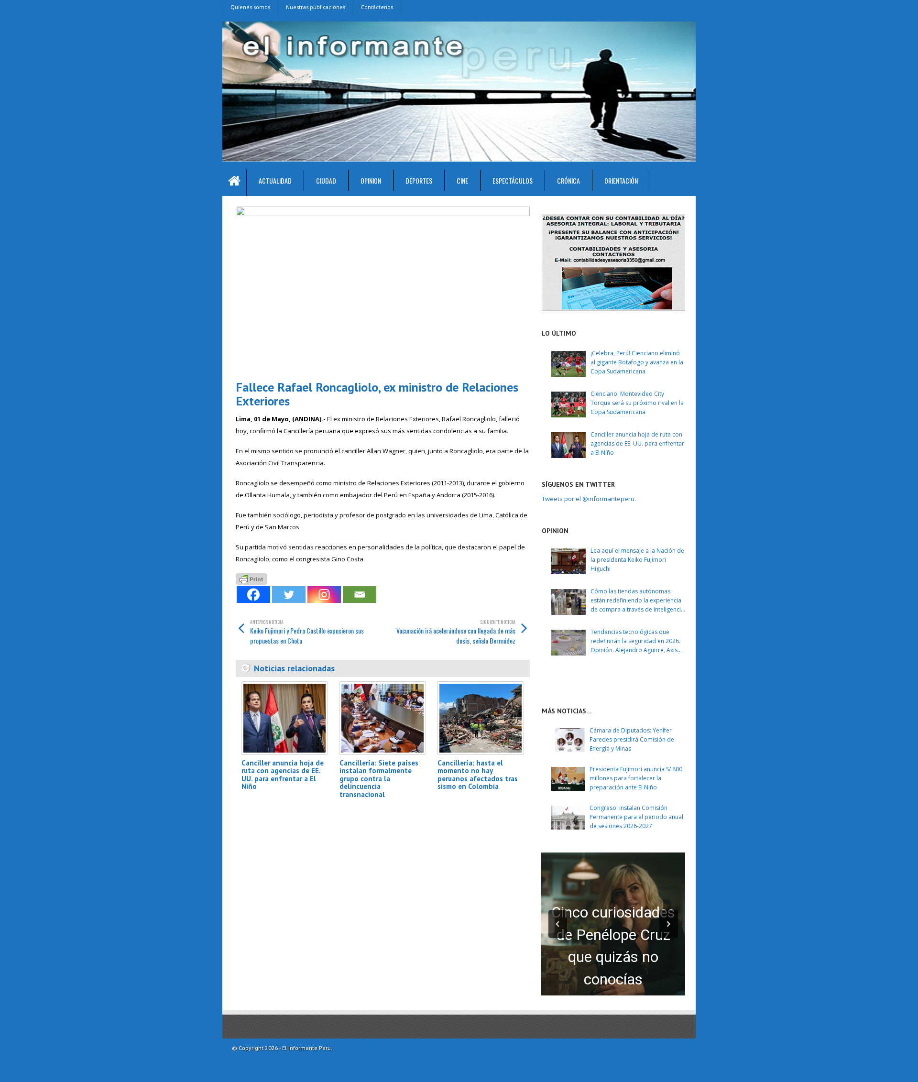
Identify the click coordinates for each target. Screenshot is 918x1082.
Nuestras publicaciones (315, 7)
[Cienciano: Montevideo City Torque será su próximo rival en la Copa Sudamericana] (568, 404)
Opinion (371, 180)
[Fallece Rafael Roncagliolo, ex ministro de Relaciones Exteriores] (383, 289)
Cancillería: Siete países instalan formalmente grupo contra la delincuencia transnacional (378, 778)
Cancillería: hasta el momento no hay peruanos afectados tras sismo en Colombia (477, 774)
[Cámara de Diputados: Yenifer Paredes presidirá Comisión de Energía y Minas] (568, 740)
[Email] (359, 594)
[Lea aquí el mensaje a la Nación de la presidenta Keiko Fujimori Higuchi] (568, 561)
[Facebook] (253, 594)
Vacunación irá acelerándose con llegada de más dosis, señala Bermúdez (455, 631)
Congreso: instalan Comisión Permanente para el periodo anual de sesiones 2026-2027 (636, 817)
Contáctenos (377, 7)
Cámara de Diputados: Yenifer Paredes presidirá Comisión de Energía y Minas (632, 739)
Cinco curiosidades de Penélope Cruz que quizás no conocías (613, 946)
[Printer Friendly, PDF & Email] (251, 577)
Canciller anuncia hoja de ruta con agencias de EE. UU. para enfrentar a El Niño (282, 774)
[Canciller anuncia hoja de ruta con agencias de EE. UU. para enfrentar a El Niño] (284, 718)
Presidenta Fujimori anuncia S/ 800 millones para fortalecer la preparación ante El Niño (636, 778)
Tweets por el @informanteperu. (589, 498)
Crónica (568, 180)
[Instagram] (324, 594)
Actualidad (275, 180)
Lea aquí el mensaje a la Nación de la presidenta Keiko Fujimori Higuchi (637, 559)
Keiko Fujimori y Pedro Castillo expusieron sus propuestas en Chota (307, 631)
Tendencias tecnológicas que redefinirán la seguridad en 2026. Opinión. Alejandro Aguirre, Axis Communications (635, 641)
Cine (462, 180)
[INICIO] (234, 183)
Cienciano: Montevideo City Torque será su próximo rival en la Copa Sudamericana (637, 403)
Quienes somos (250, 7)
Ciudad (326, 180)
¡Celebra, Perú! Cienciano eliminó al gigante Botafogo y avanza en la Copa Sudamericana (636, 362)
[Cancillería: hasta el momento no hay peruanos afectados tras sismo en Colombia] (480, 718)
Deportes (418, 180)
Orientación (621, 180)
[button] (557, 924)
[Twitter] (289, 594)
